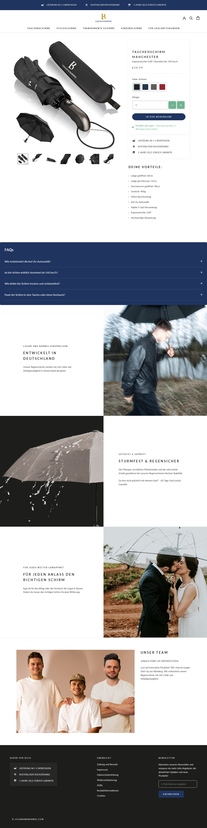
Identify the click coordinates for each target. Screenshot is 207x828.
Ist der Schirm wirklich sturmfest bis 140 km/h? (103, 272)
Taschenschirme (38, 28)
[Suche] (191, 18)
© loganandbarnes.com (28, 819)
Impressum (102, 769)
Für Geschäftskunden (164, 28)
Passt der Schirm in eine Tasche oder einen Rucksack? (103, 294)
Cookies (101, 795)
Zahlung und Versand (107, 764)
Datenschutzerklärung (108, 774)
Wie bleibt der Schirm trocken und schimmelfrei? (103, 283)
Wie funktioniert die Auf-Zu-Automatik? (103, 261)
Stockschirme (67, 28)
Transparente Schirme (99, 28)
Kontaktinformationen (108, 790)
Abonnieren (171, 794)
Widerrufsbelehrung (107, 780)
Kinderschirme (131, 28)
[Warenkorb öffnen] (198, 18)
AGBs (100, 785)
